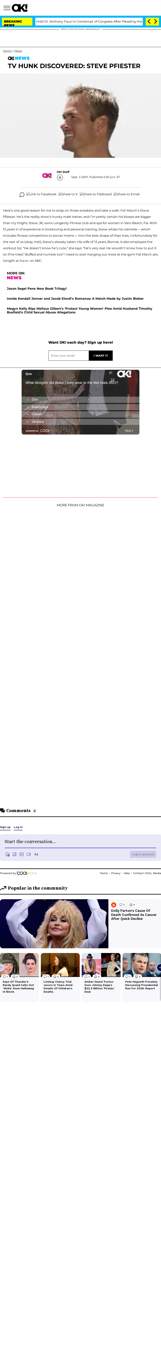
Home (7, 51)
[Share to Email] (127, 194)
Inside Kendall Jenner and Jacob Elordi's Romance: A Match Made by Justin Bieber (75, 298)
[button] (8, 8)
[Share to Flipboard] (96, 194)
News (18, 51)
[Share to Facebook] (41, 194)
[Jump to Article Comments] (22, 194)
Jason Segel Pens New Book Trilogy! (37, 288)
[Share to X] (68, 194)
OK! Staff (63, 172)
